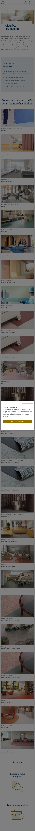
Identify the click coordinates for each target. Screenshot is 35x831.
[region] (17, 415)
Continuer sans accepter (27, 402)
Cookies (5, 416)
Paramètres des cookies (17, 426)
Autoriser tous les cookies (17, 421)
